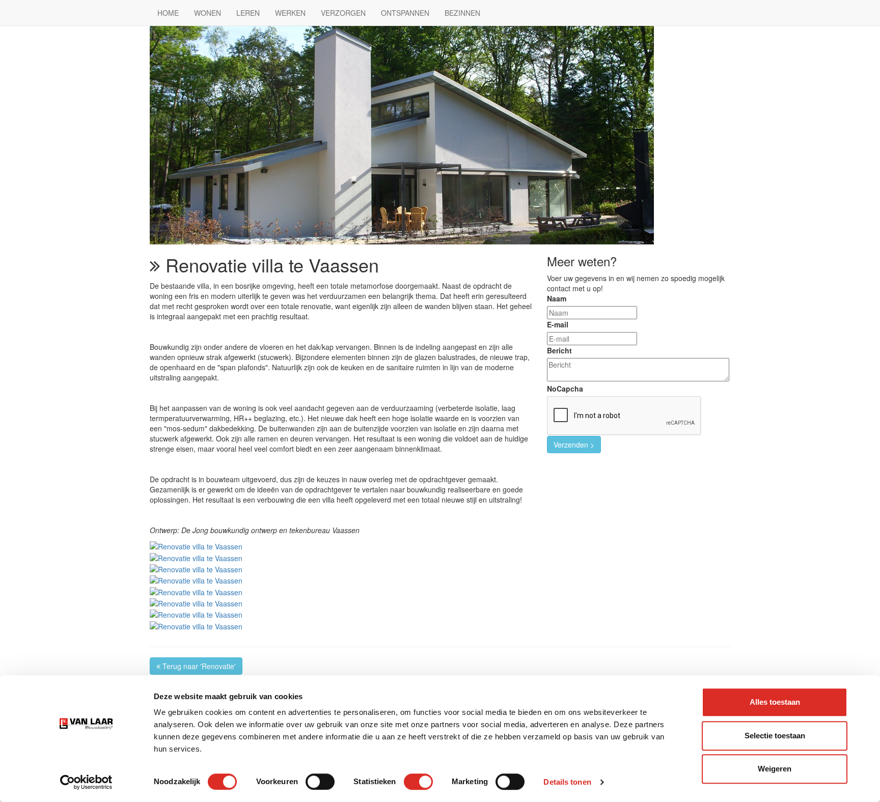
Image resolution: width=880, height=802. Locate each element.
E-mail (557, 324)
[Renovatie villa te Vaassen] (196, 545)
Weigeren (774, 768)
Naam (556, 298)
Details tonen (567, 782)
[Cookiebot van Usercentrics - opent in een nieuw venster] (86, 782)
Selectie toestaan (775, 735)
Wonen (207, 13)
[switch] (320, 781)
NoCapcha (565, 388)
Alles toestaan (775, 702)
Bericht (559, 350)
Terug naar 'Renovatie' (198, 666)
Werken (290, 13)
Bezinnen (462, 13)
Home (168, 13)
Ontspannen (405, 13)
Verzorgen (343, 13)
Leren (248, 13)
